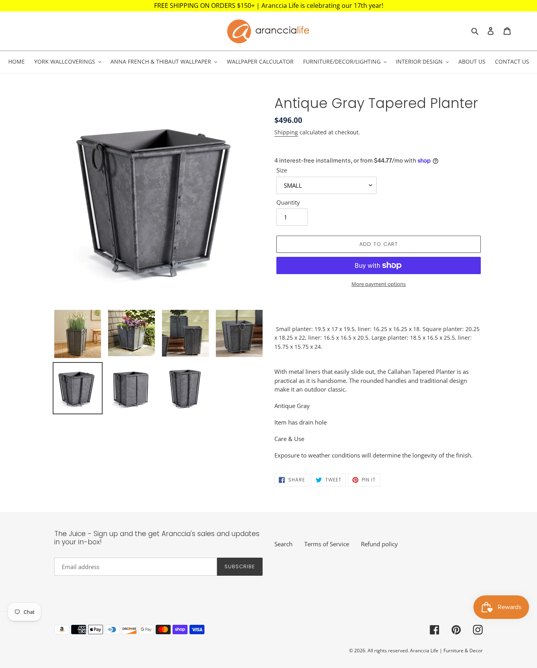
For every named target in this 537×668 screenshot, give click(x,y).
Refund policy (379, 544)
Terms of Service (326, 544)
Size (281, 170)
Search (283, 544)
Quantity (288, 202)
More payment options (378, 283)
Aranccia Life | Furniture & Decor (446, 650)
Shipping (286, 132)
